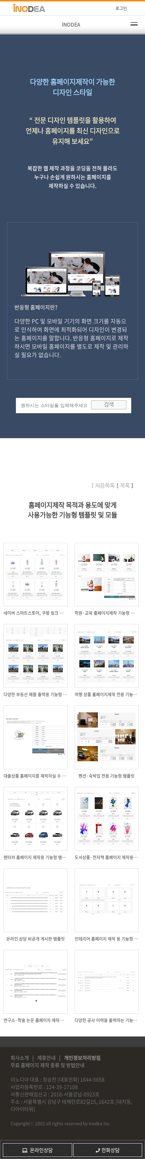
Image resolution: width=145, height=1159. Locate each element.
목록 (124, 485)
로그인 (121, 8)
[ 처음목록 (103, 485)
